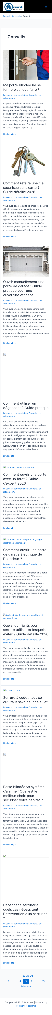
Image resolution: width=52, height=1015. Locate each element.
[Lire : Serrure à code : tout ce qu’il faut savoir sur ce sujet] (11, 690)
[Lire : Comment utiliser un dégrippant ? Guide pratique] (26, 375)
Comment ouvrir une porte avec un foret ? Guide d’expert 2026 (24, 478)
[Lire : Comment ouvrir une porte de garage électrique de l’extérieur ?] (26, 541)
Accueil (6, 16)
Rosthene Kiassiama (26, 1006)
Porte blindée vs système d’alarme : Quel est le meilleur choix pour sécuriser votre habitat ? (24, 793)
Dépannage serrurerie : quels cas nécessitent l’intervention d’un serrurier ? (25, 911)
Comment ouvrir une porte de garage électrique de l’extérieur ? (24, 554)
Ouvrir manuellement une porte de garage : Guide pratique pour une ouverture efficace (23, 288)
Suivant (26, 986)
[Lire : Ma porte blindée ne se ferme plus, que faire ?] (26, 64)
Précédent (26, 976)
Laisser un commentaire (15, 95)
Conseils (16, 16)
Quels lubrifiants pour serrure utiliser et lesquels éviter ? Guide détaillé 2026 (25, 629)
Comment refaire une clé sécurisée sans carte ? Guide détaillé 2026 (23, 187)
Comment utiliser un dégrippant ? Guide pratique (26, 405)
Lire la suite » (9, 133)
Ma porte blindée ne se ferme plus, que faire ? (22, 87)
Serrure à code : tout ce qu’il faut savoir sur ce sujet (25, 699)
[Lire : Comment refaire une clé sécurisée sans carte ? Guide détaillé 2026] (26, 161)
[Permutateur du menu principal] (46, 7)
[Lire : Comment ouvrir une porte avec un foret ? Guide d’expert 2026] (18, 467)
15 (43, 981)
